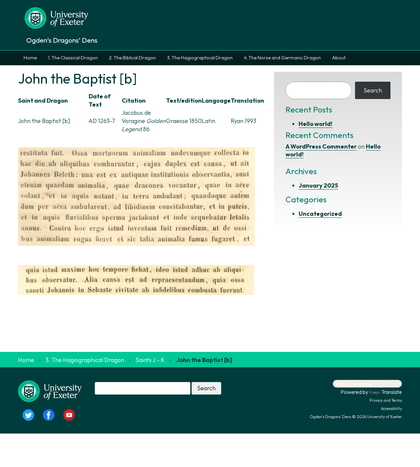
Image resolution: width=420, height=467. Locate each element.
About (339, 58)
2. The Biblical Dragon (132, 58)
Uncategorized (320, 213)
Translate (391, 392)
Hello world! (315, 124)
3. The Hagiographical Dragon (200, 58)
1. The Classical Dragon (73, 58)
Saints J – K (150, 360)
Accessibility (391, 408)
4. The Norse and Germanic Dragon (282, 58)
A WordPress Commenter (321, 146)
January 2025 (318, 185)
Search (373, 90)
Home (30, 58)
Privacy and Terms (385, 400)
